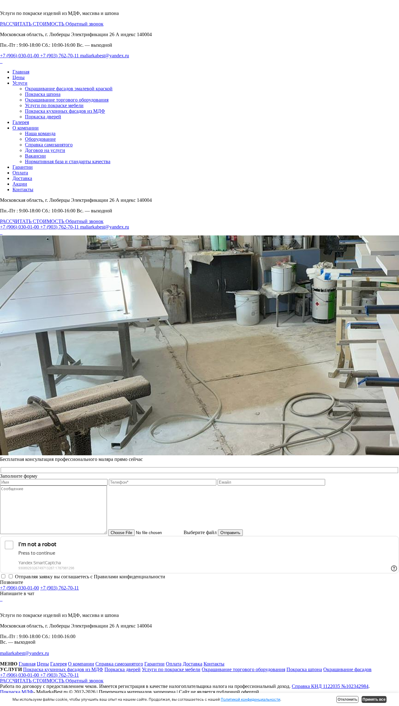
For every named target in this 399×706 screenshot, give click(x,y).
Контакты (22, 189)
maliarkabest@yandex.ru (104, 55)
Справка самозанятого (49, 144)
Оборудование (40, 139)
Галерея (20, 122)
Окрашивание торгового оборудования (66, 99)
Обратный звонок (84, 23)
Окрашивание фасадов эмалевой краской (69, 88)
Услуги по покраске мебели (54, 105)
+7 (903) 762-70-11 (60, 55)
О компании (25, 127)
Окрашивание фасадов (347, 669)
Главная (20, 71)
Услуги (19, 83)
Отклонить (347, 699)
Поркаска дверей (43, 116)
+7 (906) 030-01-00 (20, 55)
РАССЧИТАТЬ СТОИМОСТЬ (32, 23)
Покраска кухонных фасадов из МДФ (65, 111)
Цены (18, 77)
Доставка (22, 178)
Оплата (20, 172)
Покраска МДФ (16, 691)
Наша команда (40, 133)
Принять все (374, 699)
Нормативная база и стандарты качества (67, 161)
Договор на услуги (45, 150)
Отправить (230, 532)
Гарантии (22, 167)
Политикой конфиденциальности (250, 699)
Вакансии (35, 156)
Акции (19, 184)
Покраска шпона (42, 94)
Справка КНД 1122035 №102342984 (330, 686)
